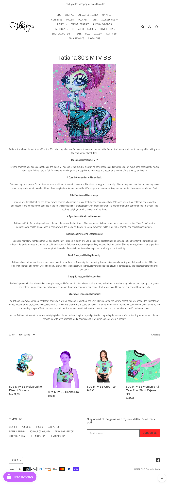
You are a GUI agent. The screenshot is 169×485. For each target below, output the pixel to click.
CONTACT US (54, 426)
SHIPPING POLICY (17, 435)
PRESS (39, 426)
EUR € (15, 460)
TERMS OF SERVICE (64, 431)
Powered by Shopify (153, 469)
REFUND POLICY (37, 435)
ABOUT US (26, 426)
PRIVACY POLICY (57, 435)
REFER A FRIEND (17, 431)
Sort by (12, 334)
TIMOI (143, 469)
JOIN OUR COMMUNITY (40, 431)
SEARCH (13, 426)
